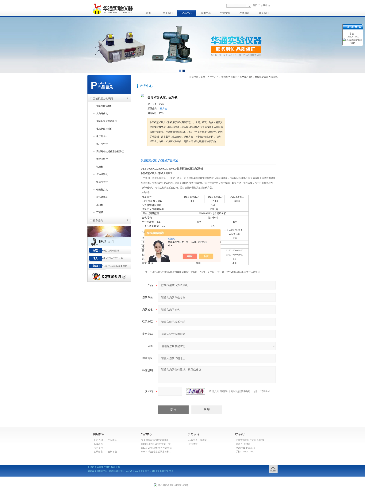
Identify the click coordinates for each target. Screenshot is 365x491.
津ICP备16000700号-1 (162, 471)
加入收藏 (187, 153)
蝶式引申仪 (102, 159)
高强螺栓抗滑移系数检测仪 (110, 151)
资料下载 (112, 451)
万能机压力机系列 (103, 98)
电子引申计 (102, 144)
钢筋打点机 (102, 189)
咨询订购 (159, 153)
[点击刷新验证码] (195, 391)
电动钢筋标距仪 (104, 128)
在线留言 (244, 13)
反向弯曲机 (102, 113)
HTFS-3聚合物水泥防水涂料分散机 (158, 451)
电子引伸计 (102, 136)
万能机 (99, 212)
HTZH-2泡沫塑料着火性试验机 (156, 448)
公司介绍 (98, 440)
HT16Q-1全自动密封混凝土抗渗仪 (158, 444)
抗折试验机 (102, 197)
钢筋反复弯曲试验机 (106, 121)
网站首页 (92, 471)
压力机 (99, 204)
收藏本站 (265, 5)
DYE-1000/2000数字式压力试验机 (243, 272)
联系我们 (264, 13)
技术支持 (98, 448)
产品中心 (187, 13)
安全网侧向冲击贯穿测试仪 (154, 440)
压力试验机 (102, 174)
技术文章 (225, 13)
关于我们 (168, 13)
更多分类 (98, 220)
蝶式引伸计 (102, 182)
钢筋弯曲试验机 (104, 106)
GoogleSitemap (131, 471)
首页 (255, 5)
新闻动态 (98, 444)
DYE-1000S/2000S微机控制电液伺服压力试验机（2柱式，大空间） (183, 272)
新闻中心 (206, 13)
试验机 (99, 166)
